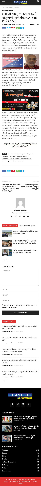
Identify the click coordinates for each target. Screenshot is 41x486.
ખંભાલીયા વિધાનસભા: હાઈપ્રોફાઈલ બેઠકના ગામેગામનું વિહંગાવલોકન (25, 417)
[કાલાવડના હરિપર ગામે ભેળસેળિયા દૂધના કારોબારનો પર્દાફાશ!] (7, 233)
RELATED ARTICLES (10, 226)
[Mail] (20, 216)
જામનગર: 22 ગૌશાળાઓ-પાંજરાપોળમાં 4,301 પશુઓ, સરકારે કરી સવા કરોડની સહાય (11, 187)
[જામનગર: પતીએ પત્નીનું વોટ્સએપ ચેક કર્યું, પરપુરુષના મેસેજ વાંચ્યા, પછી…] (7, 428)
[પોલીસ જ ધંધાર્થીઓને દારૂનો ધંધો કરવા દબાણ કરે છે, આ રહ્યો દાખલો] (7, 252)
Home (3, 7)
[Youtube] (29, 216)
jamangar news (12, 154)
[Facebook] (12, 216)
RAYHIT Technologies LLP (24, 481)
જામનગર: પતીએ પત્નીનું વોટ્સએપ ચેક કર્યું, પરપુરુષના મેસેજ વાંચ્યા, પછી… (26, 427)
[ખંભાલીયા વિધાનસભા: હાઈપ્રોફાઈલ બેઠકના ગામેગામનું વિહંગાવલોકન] (7, 419)
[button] (38, 2)
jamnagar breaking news (26, 154)
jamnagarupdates (26, 158)
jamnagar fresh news (9, 156)
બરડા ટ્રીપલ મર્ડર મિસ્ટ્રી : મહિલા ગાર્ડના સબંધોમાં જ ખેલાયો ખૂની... (24, 437)
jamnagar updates (9, 24)
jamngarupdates (7, 161)
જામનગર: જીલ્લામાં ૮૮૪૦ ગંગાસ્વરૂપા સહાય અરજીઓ (30, 186)
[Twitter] (24, 216)
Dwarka (9, 7)
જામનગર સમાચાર (18, 161)
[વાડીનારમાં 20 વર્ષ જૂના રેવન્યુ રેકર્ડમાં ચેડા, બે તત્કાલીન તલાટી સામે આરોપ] (7, 243)
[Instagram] (16, 216)
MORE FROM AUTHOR (27, 226)
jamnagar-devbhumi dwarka (11, 158)
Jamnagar (16, 7)
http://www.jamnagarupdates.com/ (20, 212)
